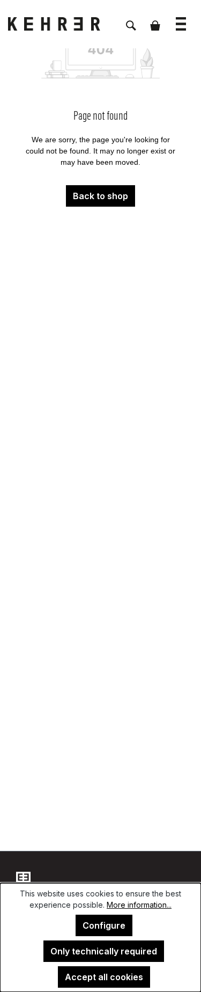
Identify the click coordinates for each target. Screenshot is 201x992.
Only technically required (103, 951)
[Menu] (181, 18)
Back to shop (100, 196)
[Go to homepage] (61, 24)
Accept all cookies (104, 977)
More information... (139, 904)
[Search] (131, 20)
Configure (104, 925)
